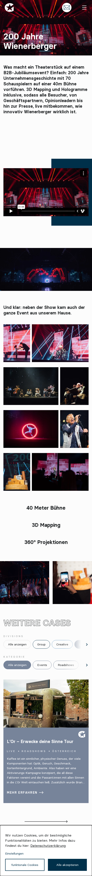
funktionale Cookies (24, 865)
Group (41, 644)
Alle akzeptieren (67, 865)
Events (42, 665)
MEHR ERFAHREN (22, 792)
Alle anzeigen (17, 644)
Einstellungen (14, 853)
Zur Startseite (9, 7)
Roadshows (66, 665)
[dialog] (46, 850)
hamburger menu (84, 7)
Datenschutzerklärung (48, 845)
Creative (62, 644)
